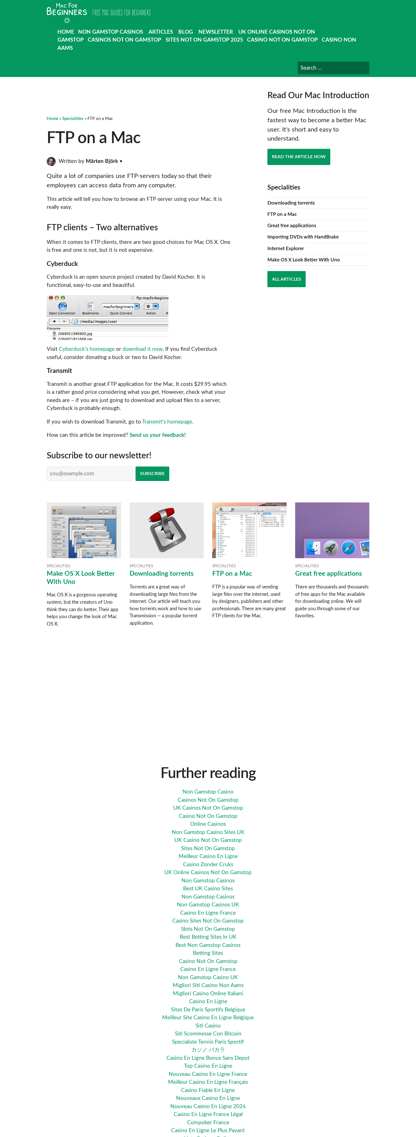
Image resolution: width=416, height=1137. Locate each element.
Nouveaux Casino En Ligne (208, 1098)
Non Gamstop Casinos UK (208, 905)
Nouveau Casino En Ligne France (208, 1074)
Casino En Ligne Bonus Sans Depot (208, 1058)
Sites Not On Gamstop (208, 848)
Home (65, 32)
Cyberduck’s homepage (87, 349)
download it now (143, 349)
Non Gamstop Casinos (110, 32)
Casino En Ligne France (208, 913)
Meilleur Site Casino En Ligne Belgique (208, 1017)
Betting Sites (208, 953)
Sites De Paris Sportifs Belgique (208, 1010)
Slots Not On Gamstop (208, 929)
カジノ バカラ (208, 1050)
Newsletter (215, 32)
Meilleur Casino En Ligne (208, 856)
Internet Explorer (285, 248)
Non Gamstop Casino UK (208, 977)
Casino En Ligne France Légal (208, 1114)
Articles (161, 32)
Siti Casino (208, 1026)
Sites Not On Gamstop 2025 (204, 40)
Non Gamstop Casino (208, 792)
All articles (286, 279)
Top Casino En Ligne (208, 1066)
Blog (185, 32)
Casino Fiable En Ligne (208, 1090)
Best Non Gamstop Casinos (208, 945)
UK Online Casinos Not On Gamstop (208, 872)
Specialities (72, 119)
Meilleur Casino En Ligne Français (208, 1082)
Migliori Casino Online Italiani (208, 993)
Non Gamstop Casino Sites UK (208, 832)
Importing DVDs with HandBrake (303, 237)
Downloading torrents (291, 203)
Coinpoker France (208, 1122)
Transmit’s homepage (167, 422)
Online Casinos (208, 824)
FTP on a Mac (282, 214)
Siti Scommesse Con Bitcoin (208, 1034)
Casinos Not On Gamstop (124, 40)
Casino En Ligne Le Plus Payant (208, 1130)
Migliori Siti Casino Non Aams (208, 985)
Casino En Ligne (208, 1001)
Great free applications (291, 225)
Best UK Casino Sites (208, 888)
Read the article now (299, 156)
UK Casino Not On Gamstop (208, 840)
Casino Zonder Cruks (208, 864)
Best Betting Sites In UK (208, 937)
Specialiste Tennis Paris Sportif (208, 1042)
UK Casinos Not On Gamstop (208, 808)
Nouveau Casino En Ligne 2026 (208, 1106)
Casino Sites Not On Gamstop (208, 921)
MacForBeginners (99, 13)
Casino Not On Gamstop (282, 40)
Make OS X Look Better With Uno (303, 259)
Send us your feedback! (158, 435)
